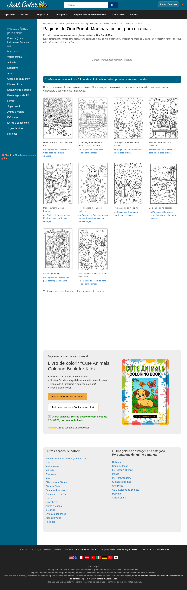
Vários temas (52, 466)
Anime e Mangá (53, 506)
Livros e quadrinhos (55, 514)
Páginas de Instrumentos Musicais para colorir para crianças (56, 218)
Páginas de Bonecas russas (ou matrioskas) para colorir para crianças (93, 218)
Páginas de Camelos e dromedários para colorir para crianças (162, 215)
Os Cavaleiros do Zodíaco (125, 490)
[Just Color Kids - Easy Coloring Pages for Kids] (73, 557)
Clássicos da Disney (56, 482)
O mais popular (61, 14)
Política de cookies (140, 550)
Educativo (50, 474)
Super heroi (51, 502)
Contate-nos (110, 550)
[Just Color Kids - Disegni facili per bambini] (98, 557)
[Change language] (182, 4)
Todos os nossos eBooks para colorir (73, 407)
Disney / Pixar (52, 486)
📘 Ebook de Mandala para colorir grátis (18, 157)
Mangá (115, 474)
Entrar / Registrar (168, 4)
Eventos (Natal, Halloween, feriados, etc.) (66, 458)
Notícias (25, 14)
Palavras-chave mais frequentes (90, 550)
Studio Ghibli (119, 497)
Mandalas (50, 462)
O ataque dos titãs (121, 482)
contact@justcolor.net (107, 579)
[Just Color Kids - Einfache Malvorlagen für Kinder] (104, 557)
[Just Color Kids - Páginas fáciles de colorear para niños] (87, 557)
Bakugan (117, 462)
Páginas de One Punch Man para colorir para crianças (117, 23)
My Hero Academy (121, 478)
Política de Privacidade (159, 550)
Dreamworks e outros (56, 490)
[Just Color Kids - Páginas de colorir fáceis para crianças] (93, 557)
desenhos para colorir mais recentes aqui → (81, 291)
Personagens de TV (55, 494)
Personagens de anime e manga (73, 23)
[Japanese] (116, 557)
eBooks (134, 14)
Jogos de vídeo (53, 518)
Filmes (48, 498)
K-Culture (50, 510)
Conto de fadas (120, 466)
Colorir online (118, 14)
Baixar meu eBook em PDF (67, 396)
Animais (49, 470)
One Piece (117, 486)
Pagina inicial (9, 14)
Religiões (50, 522)
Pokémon (117, 493)
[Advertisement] (112, 322)
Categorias (40, 14)
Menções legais (123, 550)
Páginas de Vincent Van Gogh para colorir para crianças (56, 152)
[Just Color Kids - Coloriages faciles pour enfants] (81, 557)
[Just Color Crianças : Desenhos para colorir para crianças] (27, 4)
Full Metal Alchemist (122, 470)
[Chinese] (110, 557)
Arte (47, 478)
